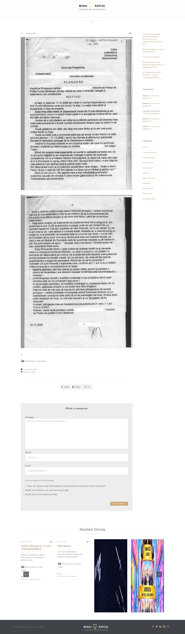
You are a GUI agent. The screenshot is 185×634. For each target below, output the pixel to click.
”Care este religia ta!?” (152, 57)
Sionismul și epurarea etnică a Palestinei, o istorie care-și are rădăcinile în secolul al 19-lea (153, 39)
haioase (26, 372)
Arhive (145, 147)
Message (29, 417)
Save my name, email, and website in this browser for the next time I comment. (66, 486)
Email (28, 466)
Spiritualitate (148, 188)
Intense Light (148, 163)
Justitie (33, 372)
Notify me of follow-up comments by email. (47, 490)
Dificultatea (64, 546)
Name (28, 452)
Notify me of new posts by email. (41, 494)
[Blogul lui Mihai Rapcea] (92, 6)
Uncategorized (149, 199)
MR (22, 33)
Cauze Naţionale (30, 369)
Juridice (146, 173)
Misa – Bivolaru (149, 178)
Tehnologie (147, 194)
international (148, 168)
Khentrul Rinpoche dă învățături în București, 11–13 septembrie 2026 (153, 64)
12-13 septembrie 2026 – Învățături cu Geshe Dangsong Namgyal (152, 74)
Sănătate (146, 183)
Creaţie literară (149, 158)
